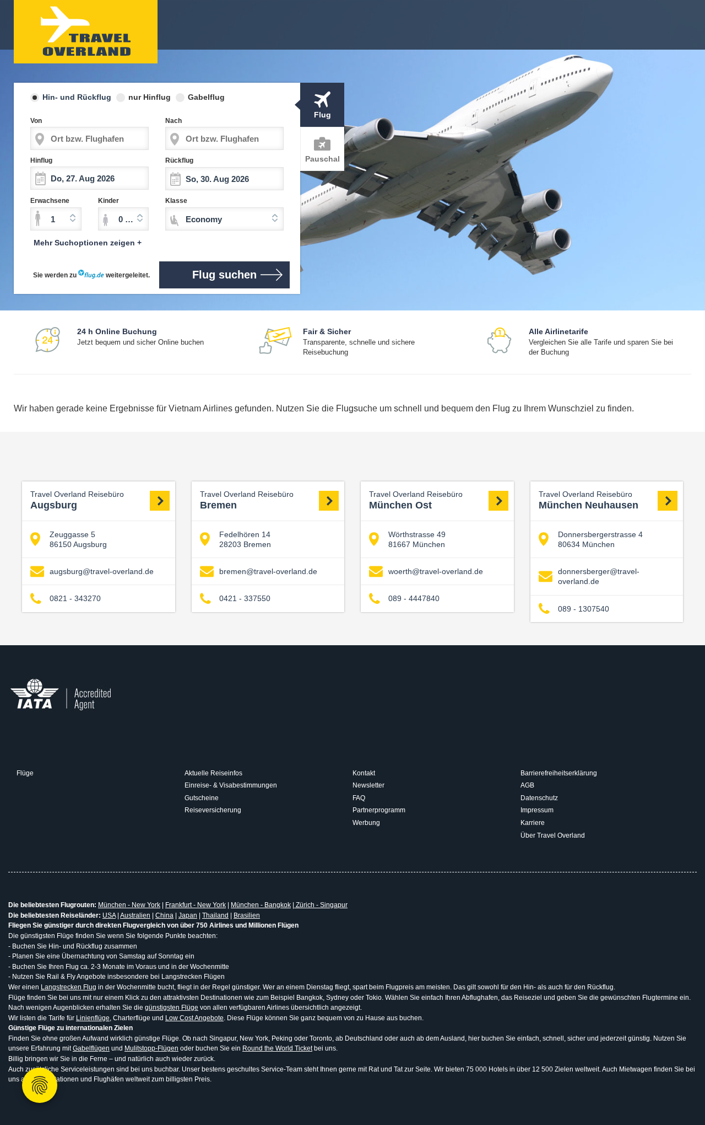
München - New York (129, 905)
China (164, 915)
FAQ (358, 798)
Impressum (537, 810)
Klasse (176, 201)
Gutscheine (202, 798)
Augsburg (77, 500)
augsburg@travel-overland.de (102, 571)
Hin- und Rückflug (76, 97)
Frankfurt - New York (195, 905)
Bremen (247, 500)
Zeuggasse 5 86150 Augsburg (78, 539)
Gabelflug (206, 97)
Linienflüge (93, 1018)
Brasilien (247, 915)
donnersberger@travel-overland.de (598, 576)
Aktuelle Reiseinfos (213, 773)
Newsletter (368, 785)
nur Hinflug (149, 97)
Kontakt (363, 773)
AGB (527, 785)
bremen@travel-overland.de (268, 571)
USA (109, 915)
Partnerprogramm (378, 810)
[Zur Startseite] (86, 31)
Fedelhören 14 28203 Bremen (245, 539)
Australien (135, 915)
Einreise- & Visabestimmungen (231, 785)
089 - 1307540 (583, 608)
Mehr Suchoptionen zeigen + (88, 242)
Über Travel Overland (552, 835)
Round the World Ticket (277, 1048)
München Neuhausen (588, 500)
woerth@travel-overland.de (435, 571)
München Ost (416, 500)
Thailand (215, 915)
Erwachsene (49, 201)
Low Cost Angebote (194, 1018)
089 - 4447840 (414, 598)
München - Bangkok (261, 905)
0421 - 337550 (244, 598)
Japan (187, 915)
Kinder (108, 201)
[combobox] (56, 219)
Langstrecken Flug (68, 987)
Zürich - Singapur (321, 905)
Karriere (532, 823)
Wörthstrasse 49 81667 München (417, 539)
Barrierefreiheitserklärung (558, 773)
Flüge (25, 773)
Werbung (366, 823)
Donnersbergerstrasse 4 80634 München (600, 539)
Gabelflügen (91, 1048)
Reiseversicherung (213, 810)
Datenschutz (539, 798)
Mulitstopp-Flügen (151, 1048)
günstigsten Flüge (171, 1007)
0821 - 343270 (75, 598)
